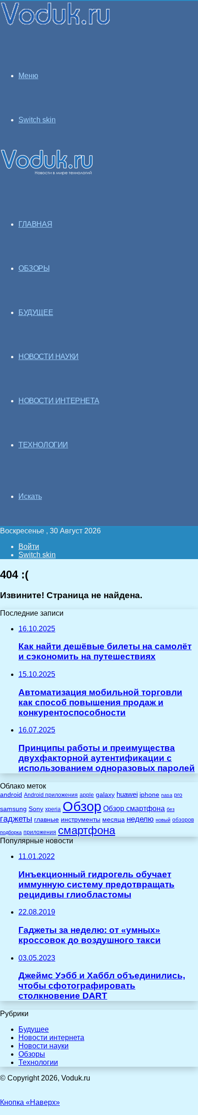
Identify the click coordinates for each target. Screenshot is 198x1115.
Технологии (38, 1062)
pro (178, 795)
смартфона (86, 830)
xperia (53, 809)
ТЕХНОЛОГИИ (43, 445)
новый (163, 820)
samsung (13, 809)
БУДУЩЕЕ (35, 312)
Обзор (82, 806)
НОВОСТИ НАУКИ (48, 356)
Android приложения (51, 795)
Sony (36, 808)
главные (46, 819)
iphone (149, 794)
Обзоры (31, 1054)
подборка (11, 832)
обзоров (183, 820)
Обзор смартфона (134, 808)
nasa (166, 795)
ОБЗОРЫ (34, 268)
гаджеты (16, 818)
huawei (127, 794)
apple (87, 795)
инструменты (80, 819)
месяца (113, 819)
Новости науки (43, 1046)
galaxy (105, 794)
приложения (39, 832)
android (11, 794)
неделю (140, 818)
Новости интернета (58, 401)
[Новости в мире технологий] (56, 24)
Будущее (33, 1029)
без (171, 809)
